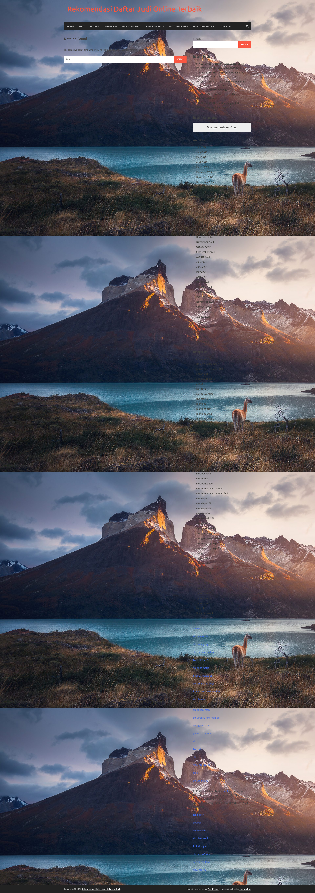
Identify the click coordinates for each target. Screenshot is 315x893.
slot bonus (202, 478)
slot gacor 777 (201, 725)
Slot (82, 26)
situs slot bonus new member (212, 453)
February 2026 (204, 172)
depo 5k (200, 383)
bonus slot (202, 373)
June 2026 (201, 152)
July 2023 (201, 321)
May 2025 (201, 212)
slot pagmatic (201, 667)
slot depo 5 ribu (201, 854)
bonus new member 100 (209, 369)
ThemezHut (245, 888)
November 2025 (205, 182)
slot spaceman (201, 709)
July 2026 (201, 147)
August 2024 (203, 256)
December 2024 (204, 237)
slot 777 (200, 463)
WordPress (213, 888)
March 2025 (202, 221)
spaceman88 (203, 603)
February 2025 (204, 227)
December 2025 (204, 177)
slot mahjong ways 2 (207, 548)
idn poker (198, 814)
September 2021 (205, 341)
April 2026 (201, 162)
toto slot (201, 608)
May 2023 (201, 331)
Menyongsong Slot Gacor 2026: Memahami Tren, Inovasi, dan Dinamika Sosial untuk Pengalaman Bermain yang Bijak (220, 85)
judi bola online (204, 393)
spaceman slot (204, 598)
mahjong (201, 403)
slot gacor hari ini (206, 528)
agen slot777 (203, 359)
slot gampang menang (209, 538)
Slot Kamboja (155, 26)
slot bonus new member (209, 488)
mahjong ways (204, 413)
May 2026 (201, 157)
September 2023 (205, 311)
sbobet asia (199, 830)
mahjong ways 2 (203, 26)
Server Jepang (204, 443)
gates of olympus (203, 733)
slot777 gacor (204, 588)
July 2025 (201, 202)
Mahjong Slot (131, 26)
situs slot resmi (201, 764)
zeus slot (201, 618)
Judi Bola (110, 26)
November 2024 (205, 241)
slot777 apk (202, 583)
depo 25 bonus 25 (205, 378)
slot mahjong (200, 644)
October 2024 (203, 246)
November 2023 (205, 301)
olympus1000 (203, 428)
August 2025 (203, 197)
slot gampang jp (205, 533)
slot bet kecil (203, 473)
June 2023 (201, 326)
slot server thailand (204, 652)
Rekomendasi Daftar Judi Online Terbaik (134, 8)
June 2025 (201, 207)
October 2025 (203, 187)
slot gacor (202, 523)
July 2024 (201, 261)
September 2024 (205, 251)
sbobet (200, 433)
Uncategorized (204, 613)
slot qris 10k (203, 558)
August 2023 (203, 316)
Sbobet (94, 26)
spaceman (202, 593)
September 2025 (205, 192)
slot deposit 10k (205, 518)
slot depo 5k (203, 513)
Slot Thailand (178, 26)
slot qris (200, 553)
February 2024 (204, 286)
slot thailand (203, 573)
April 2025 (201, 217)
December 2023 (204, 296)
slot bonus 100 (204, 483)
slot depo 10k (203, 503)
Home (70, 26)
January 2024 (203, 291)
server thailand (201, 861)
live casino (202, 398)
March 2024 (202, 281)
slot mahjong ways (206, 543)
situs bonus (202, 448)
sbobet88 (201, 438)
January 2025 (203, 231)
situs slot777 (200, 869)
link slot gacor (201, 846)
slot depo (201, 498)
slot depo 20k (203, 508)
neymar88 (201, 423)
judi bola (201, 388)
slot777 (200, 578)
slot (195, 741)
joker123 (225, 26)
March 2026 (202, 167)
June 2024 (201, 266)
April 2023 (201, 336)
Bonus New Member (207, 363)
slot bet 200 (203, 468)
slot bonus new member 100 (212, 493)
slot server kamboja (207, 568)
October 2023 (203, 306)
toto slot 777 (200, 660)
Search (197, 38)
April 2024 (201, 276)
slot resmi (202, 563)
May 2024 (201, 271)
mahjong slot (203, 408)
